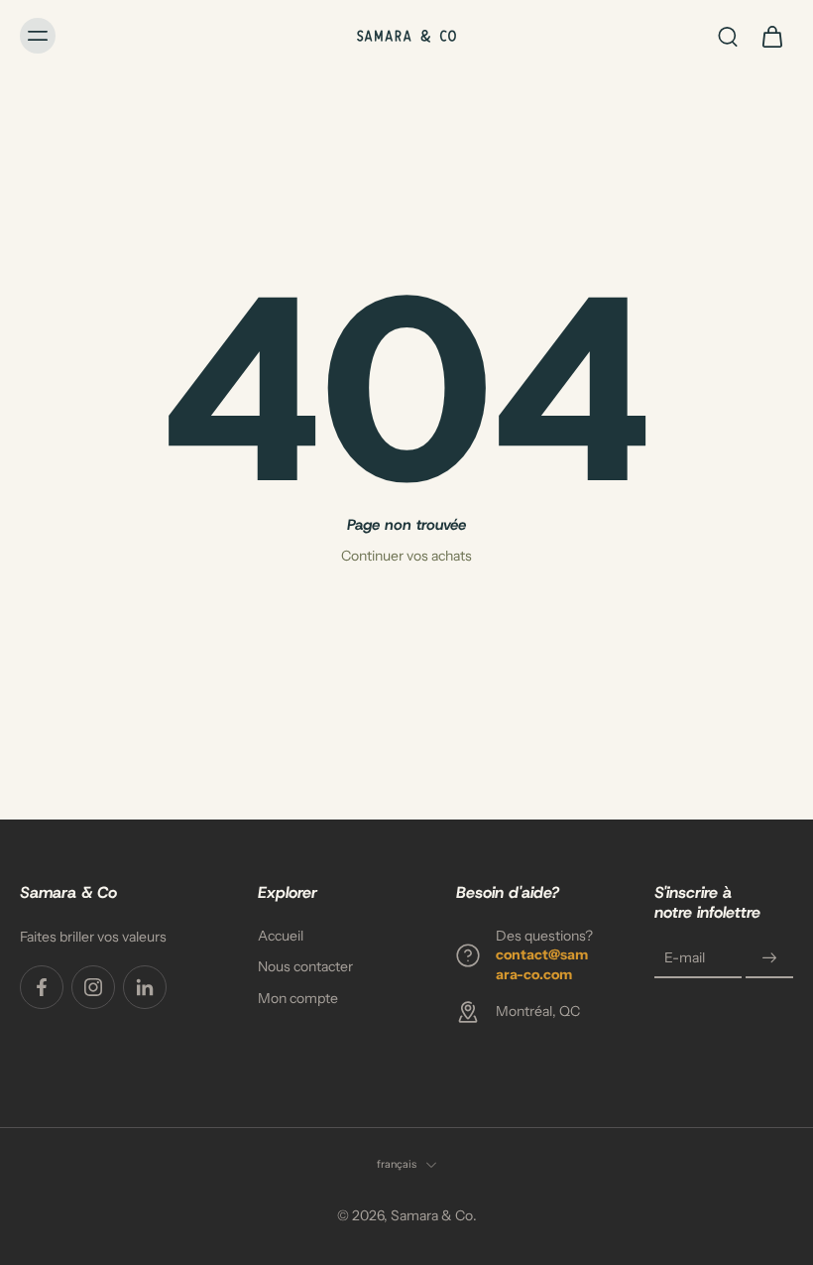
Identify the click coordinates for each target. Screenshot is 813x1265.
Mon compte (298, 998)
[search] (728, 36)
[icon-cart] (771, 36)
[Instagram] (93, 987)
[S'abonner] (769, 958)
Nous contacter (305, 967)
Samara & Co (432, 1215)
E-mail (684, 958)
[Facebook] (41, 987)
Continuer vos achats (406, 556)
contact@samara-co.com (542, 965)
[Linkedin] (145, 987)
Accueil (280, 936)
